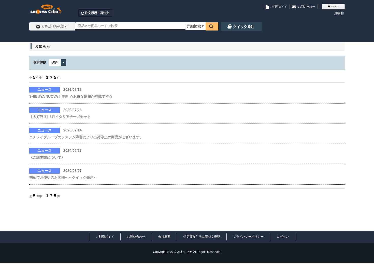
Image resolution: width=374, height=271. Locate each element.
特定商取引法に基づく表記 (201, 236)
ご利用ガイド (105, 236)
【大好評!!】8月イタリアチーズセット (60, 117)
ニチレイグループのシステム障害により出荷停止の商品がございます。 (86, 137)
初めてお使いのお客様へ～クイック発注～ (63, 177)
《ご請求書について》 (47, 157)
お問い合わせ (136, 236)
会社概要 (164, 236)
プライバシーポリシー (248, 236)
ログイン (283, 236)
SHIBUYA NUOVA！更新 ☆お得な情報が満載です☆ (70, 96)
